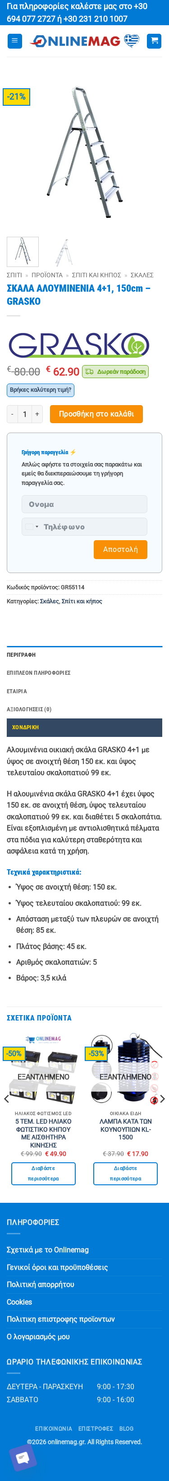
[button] (15, 41)
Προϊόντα (47, 275)
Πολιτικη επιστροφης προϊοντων (61, 1319)
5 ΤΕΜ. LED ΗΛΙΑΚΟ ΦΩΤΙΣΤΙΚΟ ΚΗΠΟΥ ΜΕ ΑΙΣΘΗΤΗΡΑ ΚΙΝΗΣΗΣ (43, 1133)
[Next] (148, 152)
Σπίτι (14, 275)
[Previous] (21, 152)
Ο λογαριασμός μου (38, 1336)
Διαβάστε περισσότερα (43, 1173)
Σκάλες (142, 275)
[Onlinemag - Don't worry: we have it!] (84, 41)
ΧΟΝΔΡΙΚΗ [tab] (25, 727)
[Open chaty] (23, 1457)
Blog (126, 1429)
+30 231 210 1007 (96, 18)
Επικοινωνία (53, 1429)
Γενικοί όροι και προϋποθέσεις (57, 1267)
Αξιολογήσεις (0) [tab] (29, 709)
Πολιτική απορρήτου (40, 1284)
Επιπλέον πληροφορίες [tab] (38, 672)
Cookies (19, 1302)
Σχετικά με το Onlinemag (48, 1250)
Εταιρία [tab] (17, 691)
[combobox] (31, 526)
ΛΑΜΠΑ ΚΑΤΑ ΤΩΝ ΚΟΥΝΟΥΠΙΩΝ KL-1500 (126, 1129)
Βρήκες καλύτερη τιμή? (40, 389)
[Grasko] (79, 345)
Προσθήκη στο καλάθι (96, 414)
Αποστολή (120, 549)
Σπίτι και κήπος (96, 275)
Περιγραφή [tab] (21, 654)
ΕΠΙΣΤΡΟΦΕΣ (96, 1429)
